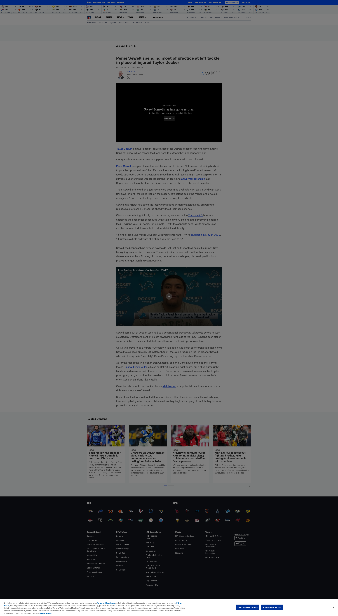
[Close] (334, 607)
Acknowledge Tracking (272, 607)
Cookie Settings (45, 613)
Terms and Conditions (106, 603)
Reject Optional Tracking (248, 607)
